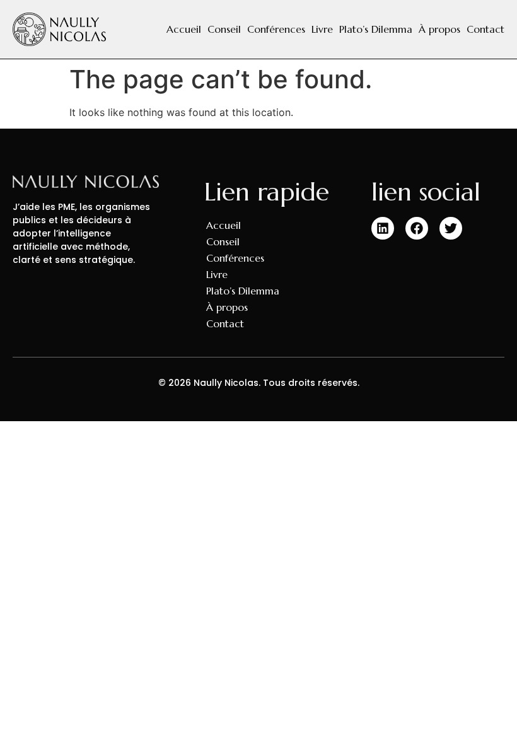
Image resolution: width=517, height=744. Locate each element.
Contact (485, 29)
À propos (439, 29)
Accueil (183, 29)
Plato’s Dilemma (375, 29)
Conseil (224, 29)
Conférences (276, 29)
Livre (322, 29)
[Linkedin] (382, 228)
